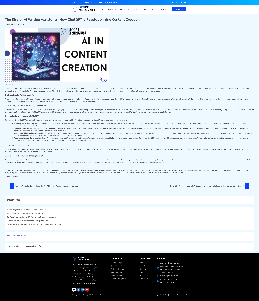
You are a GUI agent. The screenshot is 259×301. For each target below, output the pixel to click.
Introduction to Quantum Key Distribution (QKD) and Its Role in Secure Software (34, 224)
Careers (146, 9)
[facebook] (78, 290)
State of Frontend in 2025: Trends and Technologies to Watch (27, 221)
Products (123, 9)
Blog (154, 9)
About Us (136, 9)
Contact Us (163, 9)
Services (110, 9)
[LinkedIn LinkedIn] (180, 2)
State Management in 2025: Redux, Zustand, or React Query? (28, 210)
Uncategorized (18, 176)
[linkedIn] (83, 290)
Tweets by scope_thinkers (17, 236)
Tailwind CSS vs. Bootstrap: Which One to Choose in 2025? (27, 213)
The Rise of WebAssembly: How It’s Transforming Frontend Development (31, 217)
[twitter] (74, 290)
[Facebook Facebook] (172, 2)
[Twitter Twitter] (176, 2)
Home (102, 9)
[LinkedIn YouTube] (185, 2)
